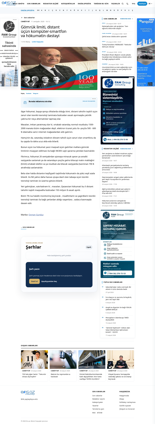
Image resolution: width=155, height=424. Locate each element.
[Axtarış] (122, 3)
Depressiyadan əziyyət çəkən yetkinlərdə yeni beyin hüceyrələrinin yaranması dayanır (117, 179)
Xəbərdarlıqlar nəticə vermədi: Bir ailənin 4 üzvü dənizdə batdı (118, 288)
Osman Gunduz (36, 214)
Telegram (35, 93)
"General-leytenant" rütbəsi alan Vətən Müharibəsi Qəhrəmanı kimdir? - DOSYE (118, 330)
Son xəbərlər (33, 4)
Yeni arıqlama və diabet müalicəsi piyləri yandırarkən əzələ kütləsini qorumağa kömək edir (117, 155)
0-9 (38, 10)
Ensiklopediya (84, 4)
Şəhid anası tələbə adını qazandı (114, 36)
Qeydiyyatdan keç (49, 281)
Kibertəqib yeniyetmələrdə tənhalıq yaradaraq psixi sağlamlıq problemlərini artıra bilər (117, 167)
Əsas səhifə (18, 4)
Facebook (28, 93)
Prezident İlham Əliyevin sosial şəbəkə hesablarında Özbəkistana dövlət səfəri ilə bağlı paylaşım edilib (117, 57)
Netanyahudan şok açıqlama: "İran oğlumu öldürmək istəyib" (115, 27)
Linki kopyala (37, 42)
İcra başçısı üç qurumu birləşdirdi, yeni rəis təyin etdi (119, 298)
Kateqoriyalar (68, 4)
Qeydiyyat (142, 4)
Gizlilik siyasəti (125, 405)
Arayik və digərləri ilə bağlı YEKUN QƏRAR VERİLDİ (118, 308)
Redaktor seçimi (50, 4)
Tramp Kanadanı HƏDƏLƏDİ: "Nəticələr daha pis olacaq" (116, 45)
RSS (94, 412)
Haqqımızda (124, 395)
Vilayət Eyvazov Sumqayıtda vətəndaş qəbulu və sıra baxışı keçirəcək (119, 376)
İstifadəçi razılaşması (127, 402)
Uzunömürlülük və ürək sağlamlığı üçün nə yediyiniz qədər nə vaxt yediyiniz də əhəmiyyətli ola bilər (117, 69)
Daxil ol (34, 281)
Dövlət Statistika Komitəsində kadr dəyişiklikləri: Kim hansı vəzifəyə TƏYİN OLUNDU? (91, 376)
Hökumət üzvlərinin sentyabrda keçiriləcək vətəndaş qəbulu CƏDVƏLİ (116, 202)
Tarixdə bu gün (101, 4)
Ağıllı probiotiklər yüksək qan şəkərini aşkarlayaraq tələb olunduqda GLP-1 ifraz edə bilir (116, 191)
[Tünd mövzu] (127, 3)
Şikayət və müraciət (127, 409)
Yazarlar (115, 4)
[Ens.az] (9, 3)
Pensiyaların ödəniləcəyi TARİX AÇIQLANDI (117, 319)
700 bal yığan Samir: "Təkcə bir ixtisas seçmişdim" (34, 375)
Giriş (133, 4)
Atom (99, 412)
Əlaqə (121, 399)
